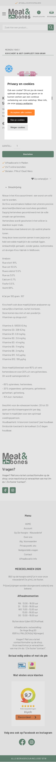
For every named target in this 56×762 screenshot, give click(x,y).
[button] (21, 113)
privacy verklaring (24, 103)
